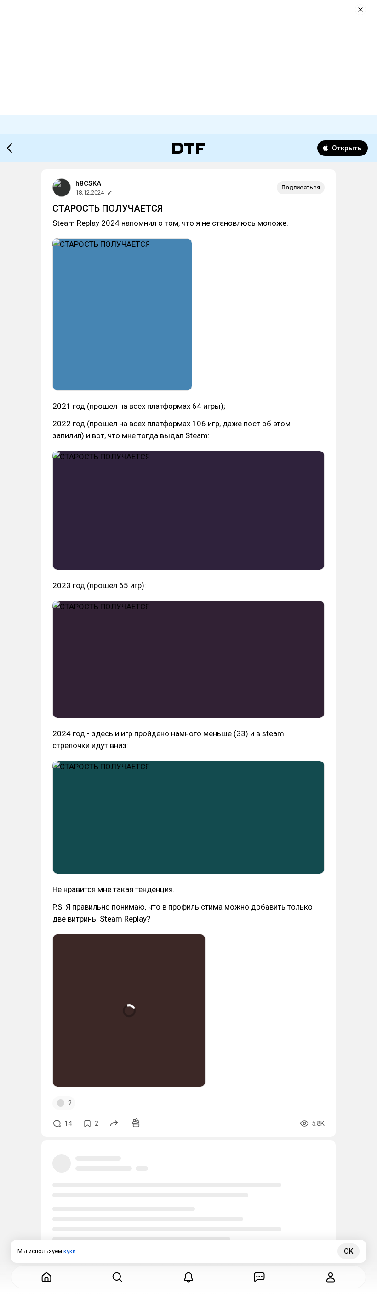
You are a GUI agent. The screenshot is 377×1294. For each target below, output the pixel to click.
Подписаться (300, 187)
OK (348, 1251)
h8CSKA (88, 183)
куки (69, 1251)
